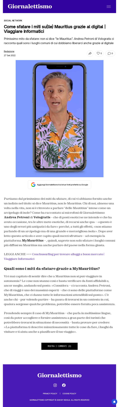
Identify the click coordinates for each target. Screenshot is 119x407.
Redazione (9, 51)
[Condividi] (90, 53)
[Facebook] (64, 385)
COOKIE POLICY (69, 393)
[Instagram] (55, 385)
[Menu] (108, 6)
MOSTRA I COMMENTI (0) (59, 346)
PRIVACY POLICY (50, 393)
